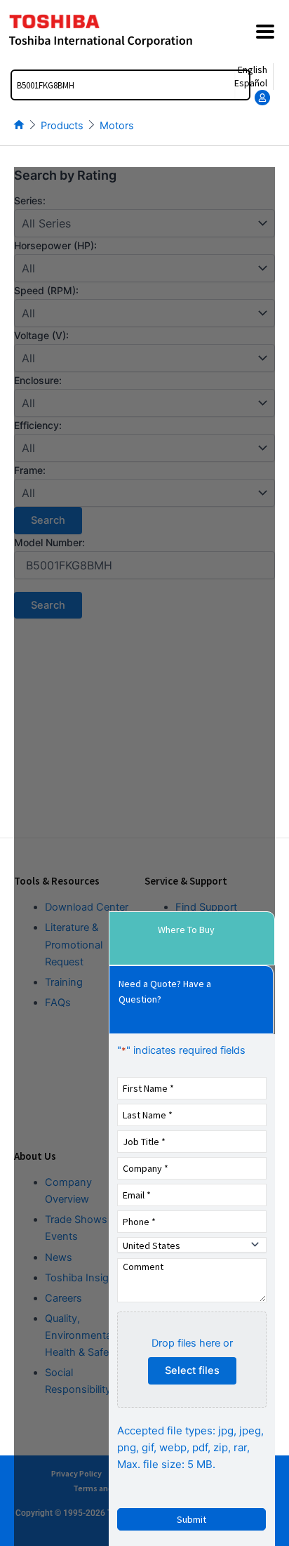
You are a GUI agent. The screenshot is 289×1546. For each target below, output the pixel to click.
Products (62, 125)
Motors (117, 125)
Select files (192, 1370)
